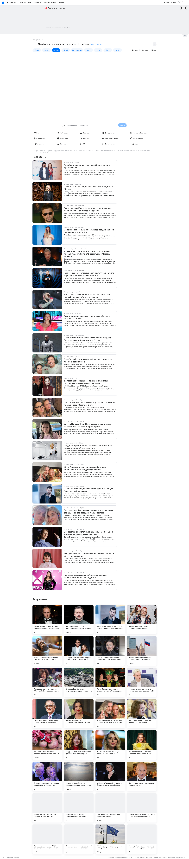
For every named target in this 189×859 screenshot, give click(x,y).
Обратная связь (180, 857)
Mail (3, 857)
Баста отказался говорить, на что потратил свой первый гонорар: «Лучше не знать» (87, 295)
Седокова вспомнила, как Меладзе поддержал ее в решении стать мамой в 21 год (89, 231)
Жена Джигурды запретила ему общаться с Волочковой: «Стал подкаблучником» (85, 468)
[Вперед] (185, 8)
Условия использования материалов (164, 857)
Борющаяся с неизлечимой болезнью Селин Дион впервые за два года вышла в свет (88, 533)
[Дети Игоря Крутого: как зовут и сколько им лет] (142, 776)
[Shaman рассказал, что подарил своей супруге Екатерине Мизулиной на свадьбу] (47, 776)
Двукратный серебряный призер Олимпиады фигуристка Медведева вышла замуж (86, 382)
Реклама (16, 857)
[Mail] (3, 2)
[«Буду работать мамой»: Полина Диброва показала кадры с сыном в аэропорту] (79, 745)
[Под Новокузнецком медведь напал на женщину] (110, 808)
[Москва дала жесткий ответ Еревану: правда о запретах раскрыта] (142, 651)
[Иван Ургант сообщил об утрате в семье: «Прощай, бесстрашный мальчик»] (110, 619)
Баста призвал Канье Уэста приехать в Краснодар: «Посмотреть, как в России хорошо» (88, 209)
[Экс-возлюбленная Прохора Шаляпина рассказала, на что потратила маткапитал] (142, 745)
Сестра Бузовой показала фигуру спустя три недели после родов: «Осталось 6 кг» (89, 403)
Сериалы (145, 50)
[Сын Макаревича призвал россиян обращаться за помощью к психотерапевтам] (142, 619)
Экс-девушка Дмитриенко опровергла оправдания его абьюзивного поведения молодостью (88, 511)
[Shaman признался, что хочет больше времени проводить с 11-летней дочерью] (142, 682)
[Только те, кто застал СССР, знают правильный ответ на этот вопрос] (47, 839)
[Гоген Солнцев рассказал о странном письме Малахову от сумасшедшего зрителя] (110, 682)
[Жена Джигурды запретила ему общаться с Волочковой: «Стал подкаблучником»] (110, 713)
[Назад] (181, 8)
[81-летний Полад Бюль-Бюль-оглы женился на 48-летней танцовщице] (47, 713)
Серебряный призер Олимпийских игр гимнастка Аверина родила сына (88, 360)
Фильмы (135, 50)
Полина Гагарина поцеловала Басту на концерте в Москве (88, 187)
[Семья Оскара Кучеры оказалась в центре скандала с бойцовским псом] (47, 619)
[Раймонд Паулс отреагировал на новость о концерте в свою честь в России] (142, 839)
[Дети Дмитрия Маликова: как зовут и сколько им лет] (142, 713)
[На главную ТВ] (6, 2)
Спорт (154, 50)
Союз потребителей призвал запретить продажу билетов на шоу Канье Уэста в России (87, 338)
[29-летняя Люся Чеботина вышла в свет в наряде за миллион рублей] (142, 808)
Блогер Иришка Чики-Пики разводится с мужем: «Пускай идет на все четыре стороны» (87, 425)
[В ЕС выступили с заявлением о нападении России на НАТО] (110, 839)
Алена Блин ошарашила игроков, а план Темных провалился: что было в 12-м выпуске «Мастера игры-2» (87, 254)
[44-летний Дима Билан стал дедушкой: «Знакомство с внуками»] (47, 808)
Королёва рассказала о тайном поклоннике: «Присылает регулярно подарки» (85, 576)
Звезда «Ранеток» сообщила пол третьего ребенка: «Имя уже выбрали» (89, 554)
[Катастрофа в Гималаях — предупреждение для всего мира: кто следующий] (79, 682)
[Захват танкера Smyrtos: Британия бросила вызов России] (79, 776)
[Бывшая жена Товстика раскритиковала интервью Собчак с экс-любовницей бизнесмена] (79, 808)
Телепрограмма (37, 40)
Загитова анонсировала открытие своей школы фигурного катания (87, 317)
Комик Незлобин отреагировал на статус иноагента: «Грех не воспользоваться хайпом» (89, 274)
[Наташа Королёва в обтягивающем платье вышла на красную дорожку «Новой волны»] (79, 713)
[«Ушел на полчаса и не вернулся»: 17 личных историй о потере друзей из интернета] (79, 839)
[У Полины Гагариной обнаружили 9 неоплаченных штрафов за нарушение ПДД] (110, 776)
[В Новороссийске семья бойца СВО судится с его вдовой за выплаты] (47, 651)
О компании (9, 857)
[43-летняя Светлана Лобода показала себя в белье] (110, 745)
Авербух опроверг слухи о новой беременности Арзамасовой (87, 166)
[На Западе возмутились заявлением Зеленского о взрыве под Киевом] (79, 619)
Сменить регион (96, 44)
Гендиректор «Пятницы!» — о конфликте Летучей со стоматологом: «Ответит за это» (89, 446)
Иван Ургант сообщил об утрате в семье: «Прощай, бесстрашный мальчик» (88, 490)
